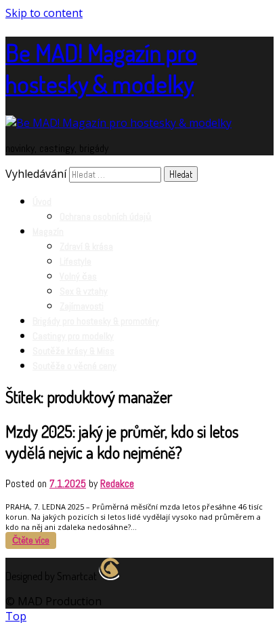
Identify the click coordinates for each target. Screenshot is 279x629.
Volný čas (78, 276)
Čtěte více (30, 540)
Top (15, 616)
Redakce (117, 483)
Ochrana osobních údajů (106, 216)
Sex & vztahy (84, 291)
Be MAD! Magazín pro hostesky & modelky (101, 68)
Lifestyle (75, 261)
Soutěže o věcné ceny (74, 366)
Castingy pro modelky (73, 336)
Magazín (48, 231)
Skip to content (44, 12)
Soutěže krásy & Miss (73, 351)
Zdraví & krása (86, 246)
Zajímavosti (82, 306)
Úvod (42, 201)
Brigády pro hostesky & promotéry (96, 321)
